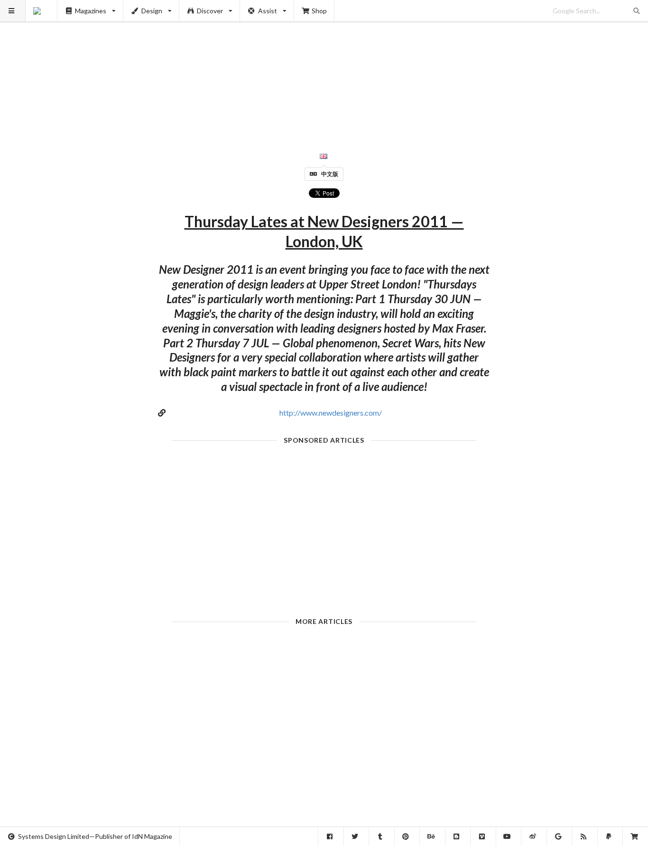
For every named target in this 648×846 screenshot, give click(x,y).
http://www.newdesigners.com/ (330, 412)
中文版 (329, 173)
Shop (319, 11)
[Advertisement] (324, 66)
